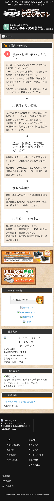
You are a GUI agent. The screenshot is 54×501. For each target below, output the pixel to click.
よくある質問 (8, 486)
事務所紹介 (7, 481)
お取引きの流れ (13, 445)
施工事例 (10, 450)
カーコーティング (36, 455)
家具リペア (33, 445)
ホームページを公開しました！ (20, 401)
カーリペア (33, 450)
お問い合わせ (12, 460)
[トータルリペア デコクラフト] (27, 16)
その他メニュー (35, 465)
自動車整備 (33, 460)
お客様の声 (11, 455)
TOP (9, 440)
